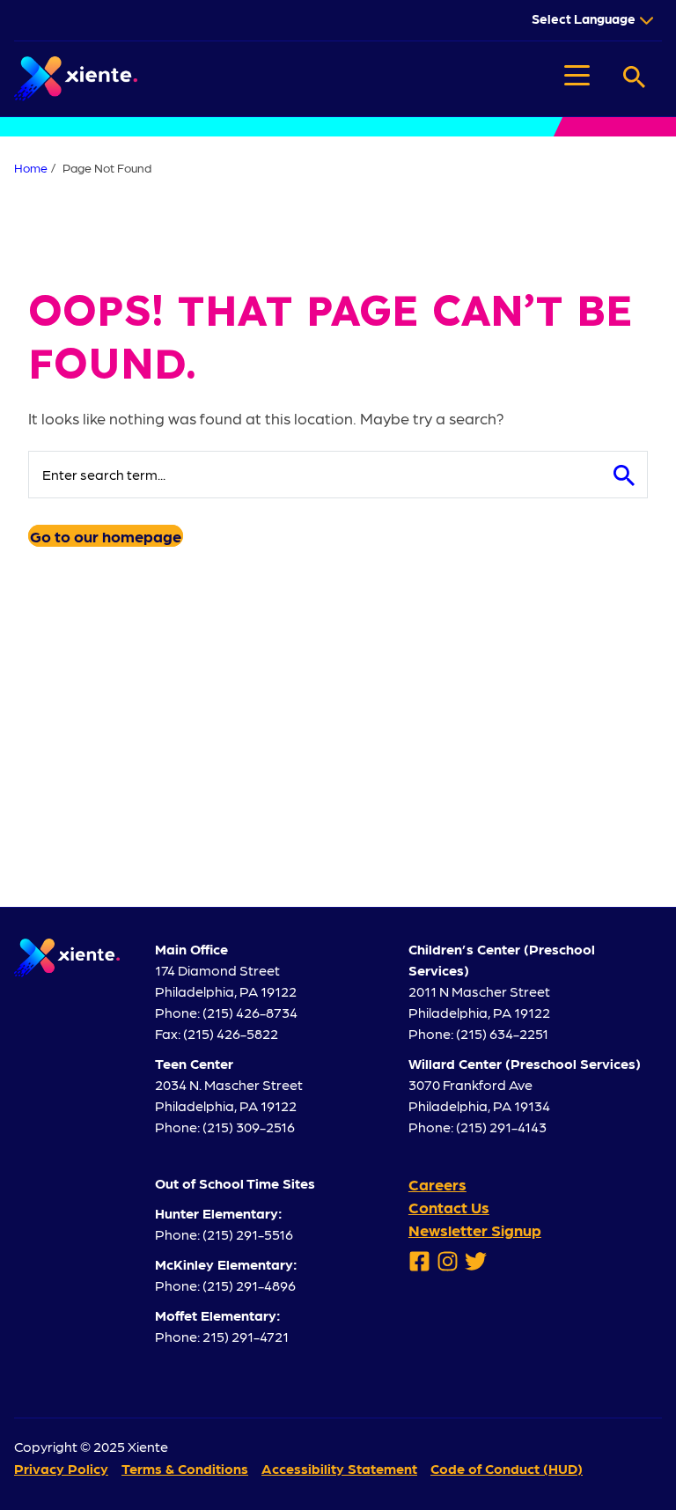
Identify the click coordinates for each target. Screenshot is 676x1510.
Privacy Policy (61, 1468)
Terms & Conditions (184, 1468)
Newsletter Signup (474, 1229)
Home (31, 167)
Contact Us (448, 1206)
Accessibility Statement (339, 1468)
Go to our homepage (105, 536)
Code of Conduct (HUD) (506, 1468)
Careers (437, 1184)
